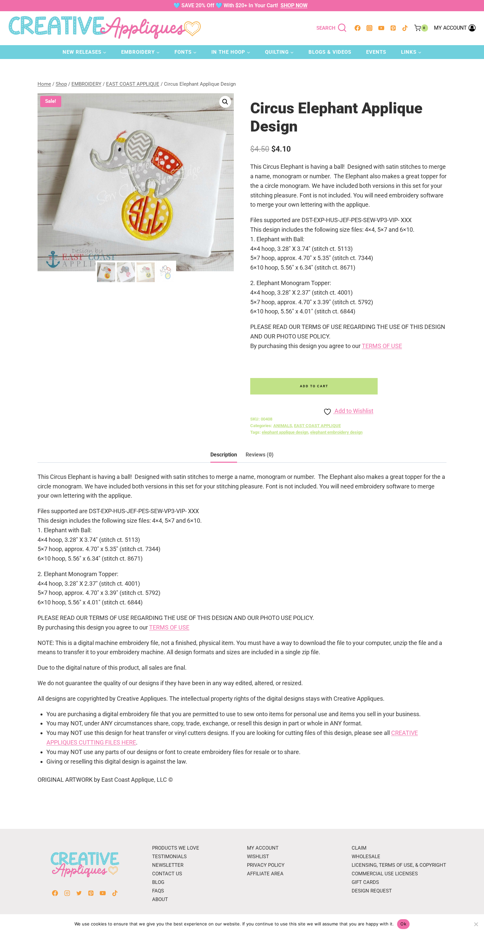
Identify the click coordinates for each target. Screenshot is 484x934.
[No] (475, 924)
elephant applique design (285, 432)
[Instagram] (369, 28)
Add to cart (314, 386)
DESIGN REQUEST (372, 891)
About (160, 899)
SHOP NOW (294, 5)
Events (376, 52)
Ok (403, 923)
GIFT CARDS (365, 882)
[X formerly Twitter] (79, 893)
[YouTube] (381, 28)
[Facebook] (357, 28)
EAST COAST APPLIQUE (317, 425)
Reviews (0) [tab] (260, 455)
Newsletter (167, 865)
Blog (158, 882)
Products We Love (175, 848)
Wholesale (366, 857)
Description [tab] (223, 455)
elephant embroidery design (336, 432)
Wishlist (258, 857)
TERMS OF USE (382, 345)
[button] (225, 102)
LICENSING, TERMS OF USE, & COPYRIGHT (399, 865)
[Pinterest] (393, 28)
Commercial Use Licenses (385, 874)
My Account (263, 848)
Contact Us (167, 874)
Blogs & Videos (330, 52)
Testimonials (169, 857)
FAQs (158, 891)
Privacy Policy (265, 865)
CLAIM (359, 848)
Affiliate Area (265, 874)
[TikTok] (405, 28)
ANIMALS (282, 425)
